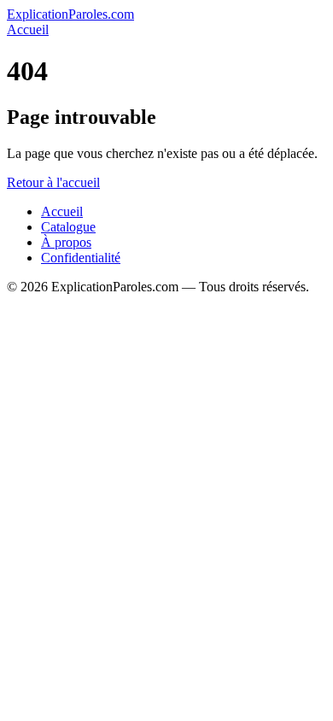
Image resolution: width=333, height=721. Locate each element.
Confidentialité (80, 257)
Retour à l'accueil (53, 182)
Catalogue (68, 227)
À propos (66, 242)
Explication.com (70, 14)
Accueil (28, 29)
